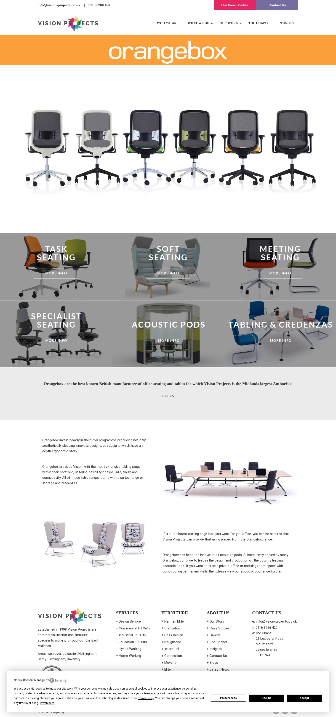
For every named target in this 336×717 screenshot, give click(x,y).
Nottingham (87, 654)
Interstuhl (171, 649)
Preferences (228, 698)
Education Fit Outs (133, 642)
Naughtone (172, 642)
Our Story (217, 621)
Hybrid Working (130, 649)
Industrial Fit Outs (132, 635)
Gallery (215, 635)
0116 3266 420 (99, 5)
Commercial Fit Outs (134, 628)
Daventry (73, 659)
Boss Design (173, 635)
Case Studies (220, 628)
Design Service (130, 621)
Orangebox (172, 628)
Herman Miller (174, 621)
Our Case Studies (234, 5)
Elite (167, 669)
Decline (266, 698)
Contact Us (277, 5)
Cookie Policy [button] (146, 698)
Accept (304, 698)
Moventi (170, 663)
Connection (173, 656)
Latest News (219, 669)
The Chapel (218, 642)
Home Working (130, 656)
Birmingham (56, 659)
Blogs (214, 663)
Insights (216, 649)
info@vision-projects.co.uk (59, 5)
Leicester (70, 654)
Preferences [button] (47, 703)
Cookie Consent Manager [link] (29, 680)
